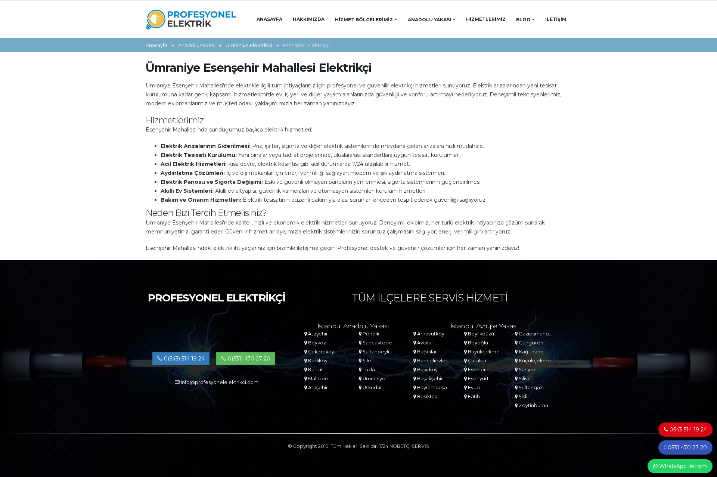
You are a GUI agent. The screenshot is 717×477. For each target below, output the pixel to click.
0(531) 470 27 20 (248, 358)
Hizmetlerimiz (486, 19)
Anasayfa (269, 19)
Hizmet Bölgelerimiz (364, 19)
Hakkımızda (309, 19)
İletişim (556, 19)
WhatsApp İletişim (682, 466)
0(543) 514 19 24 (183, 358)
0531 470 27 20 (686, 447)
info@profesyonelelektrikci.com (219, 382)
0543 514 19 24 (687, 429)
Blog (523, 19)
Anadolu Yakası (429, 19)
